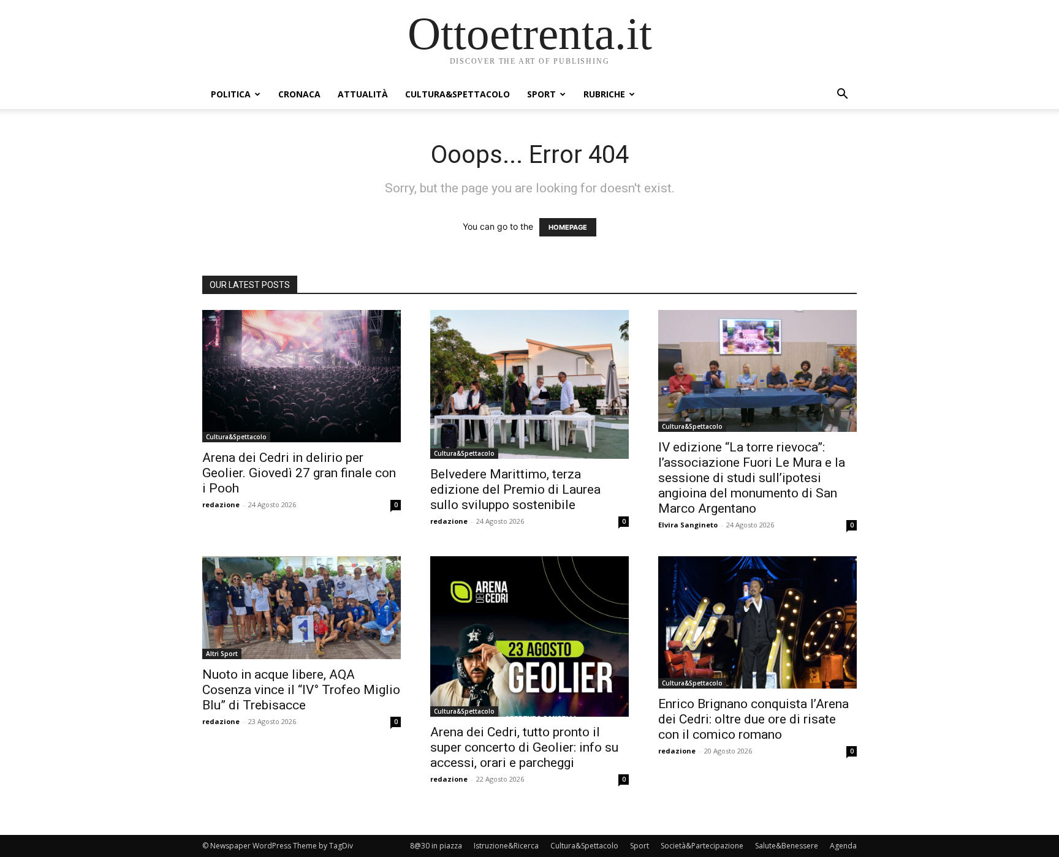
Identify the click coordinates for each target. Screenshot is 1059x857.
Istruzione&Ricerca (506, 845)
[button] (842, 95)
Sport (541, 94)
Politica (231, 94)
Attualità (363, 94)
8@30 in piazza (436, 845)
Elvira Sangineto (688, 524)
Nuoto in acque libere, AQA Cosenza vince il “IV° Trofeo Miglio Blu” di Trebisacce (301, 689)
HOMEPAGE (567, 227)
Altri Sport (222, 653)
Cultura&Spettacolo (457, 94)
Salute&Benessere (786, 845)
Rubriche (604, 94)
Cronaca (299, 94)
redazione (221, 504)
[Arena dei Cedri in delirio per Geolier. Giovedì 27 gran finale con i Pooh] (301, 376)
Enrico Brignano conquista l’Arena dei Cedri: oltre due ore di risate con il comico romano (753, 719)
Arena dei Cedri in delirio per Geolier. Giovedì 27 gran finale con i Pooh (299, 473)
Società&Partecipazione (702, 845)
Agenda (843, 845)
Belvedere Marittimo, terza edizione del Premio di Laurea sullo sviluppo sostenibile (515, 489)
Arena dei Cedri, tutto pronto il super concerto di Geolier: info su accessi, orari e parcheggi (524, 747)
